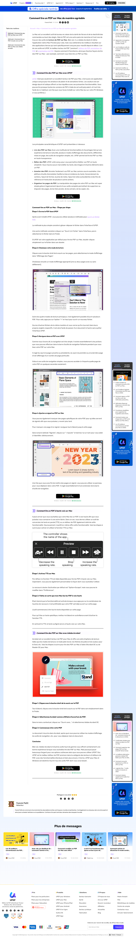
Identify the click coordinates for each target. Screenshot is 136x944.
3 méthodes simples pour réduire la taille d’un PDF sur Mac (122, 742)
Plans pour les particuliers (40, 896)
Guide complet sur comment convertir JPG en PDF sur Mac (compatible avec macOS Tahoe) (122, 384)
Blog (99, 913)
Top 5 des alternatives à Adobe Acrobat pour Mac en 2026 (122, 55)
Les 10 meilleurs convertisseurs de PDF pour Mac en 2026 (122, 425)
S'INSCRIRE (121, 3)
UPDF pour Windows (63, 896)
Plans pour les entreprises (40, 900)
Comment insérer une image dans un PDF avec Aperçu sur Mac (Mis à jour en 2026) (122, 419)
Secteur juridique (85, 909)
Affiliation (101, 906)
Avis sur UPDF (103, 900)
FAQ (118, 900)
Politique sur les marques (104, 934)
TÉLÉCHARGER (110, 3)
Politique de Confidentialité (46, 934)
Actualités (101, 909)
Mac (38, 28)
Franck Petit (48, 22)
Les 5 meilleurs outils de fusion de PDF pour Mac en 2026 (122, 48)
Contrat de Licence (59, 934)
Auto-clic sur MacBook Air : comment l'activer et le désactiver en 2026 (122, 735)
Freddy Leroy (90, 858)
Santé (81, 900)
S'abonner (118, 927)
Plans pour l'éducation (39, 903)
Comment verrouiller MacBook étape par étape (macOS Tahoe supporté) (121, 62)
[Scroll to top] (132, 939)
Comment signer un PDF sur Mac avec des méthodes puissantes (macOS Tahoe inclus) (122, 398)
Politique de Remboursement (89, 934)
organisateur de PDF (46, 51)
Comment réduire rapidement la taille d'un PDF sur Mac (122, 776)
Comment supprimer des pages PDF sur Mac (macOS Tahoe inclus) (122, 749)
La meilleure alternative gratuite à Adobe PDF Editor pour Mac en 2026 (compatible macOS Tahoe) (122, 756)
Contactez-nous (123, 909)
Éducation (82, 903)
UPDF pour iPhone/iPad (64, 903)
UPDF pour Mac (61, 900)
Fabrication (83, 913)
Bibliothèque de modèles (126, 903)
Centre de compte (123, 906)
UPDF (15, 3)
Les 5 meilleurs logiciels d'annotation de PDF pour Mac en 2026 (122, 391)
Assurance (83, 906)
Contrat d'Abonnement (70, 934)
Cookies (79, 934)
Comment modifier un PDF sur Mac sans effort (122, 68)
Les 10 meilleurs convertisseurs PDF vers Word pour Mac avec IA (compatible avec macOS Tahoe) (122, 74)
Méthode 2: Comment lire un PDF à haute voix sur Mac (16, 40)
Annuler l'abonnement (125, 913)
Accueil (32, 28)
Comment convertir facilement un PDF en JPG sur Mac (121, 763)
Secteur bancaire (85, 896)
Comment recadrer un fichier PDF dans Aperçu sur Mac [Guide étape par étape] (122, 34)
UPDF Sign (59, 916)
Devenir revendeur (104, 903)
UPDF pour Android (62, 906)
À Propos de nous (104, 896)
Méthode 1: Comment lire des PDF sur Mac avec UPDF (16, 34)
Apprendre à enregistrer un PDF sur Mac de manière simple (122, 41)
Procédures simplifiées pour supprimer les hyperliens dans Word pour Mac (122, 412)
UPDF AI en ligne (62, 909)
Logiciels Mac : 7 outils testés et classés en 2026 (121, 769)
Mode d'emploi (122, 896)
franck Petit (22, 803)
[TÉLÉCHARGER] (110, 2)
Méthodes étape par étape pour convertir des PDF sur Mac (122, 405)
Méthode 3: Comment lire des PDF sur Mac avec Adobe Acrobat (16, 46)
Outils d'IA (59, 913)
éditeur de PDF (84, 48)
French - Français (116, 934)
